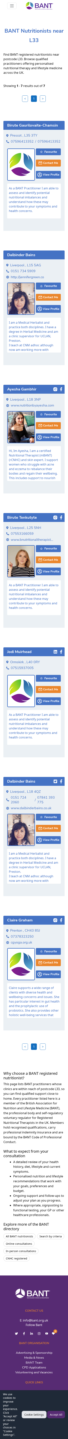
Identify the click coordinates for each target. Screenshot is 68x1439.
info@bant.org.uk (35, 1320)
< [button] (25, 99)
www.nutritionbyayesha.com (32, 405)
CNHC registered (16, 1258)
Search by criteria (50, 1236)
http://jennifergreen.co (27, 277)
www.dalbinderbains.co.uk (31, 808)
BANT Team (34, 1363)
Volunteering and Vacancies (34, 1372)
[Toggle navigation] (12, 6)
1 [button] (34, 99)
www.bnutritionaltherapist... (32, 539)
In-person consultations (21, 1251)
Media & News (34, 1358)
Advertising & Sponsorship (34, 1353)
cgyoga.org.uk (21, 942)
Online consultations (19, 1243)
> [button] (43, 99)
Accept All (56, 1414)
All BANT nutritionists (19, 1236)
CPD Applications (34, 1367)
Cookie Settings (34, 1414)
